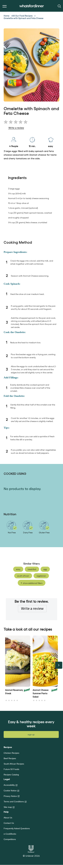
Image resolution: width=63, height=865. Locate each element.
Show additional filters (32, 583)
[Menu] (4, 6)
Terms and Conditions (14, 801)
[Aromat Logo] (27, 692)
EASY (18, 569)
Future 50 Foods (11, 769)
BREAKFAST (32, 569)
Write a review (32, 608)
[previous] (4, 665)
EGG (45, 569)
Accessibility (9, 785)
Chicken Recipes (11, 753)
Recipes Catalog (11, 774)
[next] (58, 665)
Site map (8, 807)
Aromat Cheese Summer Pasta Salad (40, 693)
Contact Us (9, 823)
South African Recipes (14, 764)
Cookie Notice (10, 790)
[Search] (59, 6)
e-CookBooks (10, 834)
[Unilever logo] (31, 848)
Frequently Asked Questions (17, 828)
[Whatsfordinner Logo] (31, 5)
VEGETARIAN (41, 576)
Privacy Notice (10, 796)
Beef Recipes (10, 758)
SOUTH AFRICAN (23, 576)
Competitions (10, 839)
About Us (8, 817)
